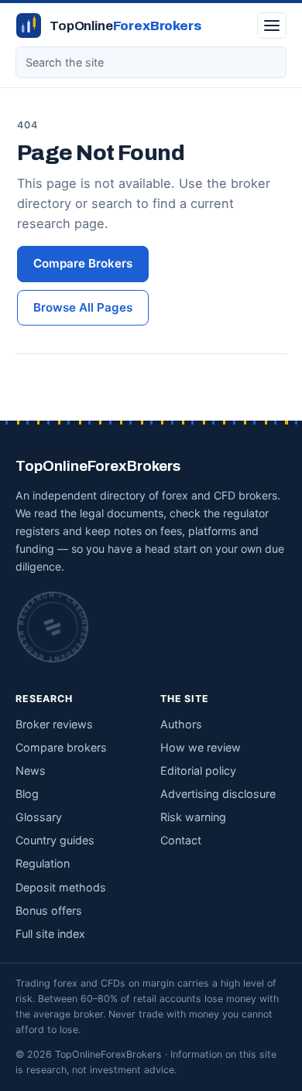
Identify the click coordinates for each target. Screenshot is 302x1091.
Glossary (38, 816)
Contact (180, 840)
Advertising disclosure (218, 793)
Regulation (42, 863)
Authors (181, 724)
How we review (200, 747)
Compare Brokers (82, 263)
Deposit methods (60, 887)
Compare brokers (61, 747)
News (30, 770)
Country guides (54, 840)
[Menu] (272, 25)
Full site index (50, 933)
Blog (27, 793)
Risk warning (193, 816)
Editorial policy (198, 770)
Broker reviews (54, 724)
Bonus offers (48, 910)
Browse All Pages (82, 307)
